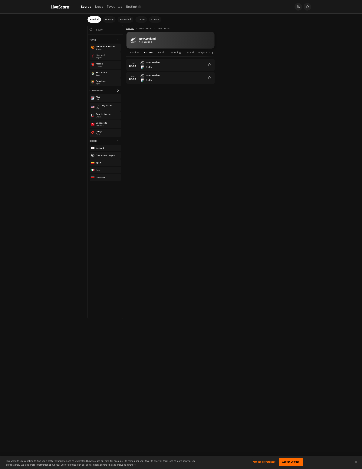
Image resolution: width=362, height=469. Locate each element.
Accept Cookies (290, 461)
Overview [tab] (134, 52)
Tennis (141, 19)
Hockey (109, 19)
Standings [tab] (176, 52)
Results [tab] (161, 52)
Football (94, 19)
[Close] (356, 462)
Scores (86, 7)
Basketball (125, 19)
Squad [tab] (190, 52)
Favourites (114, 7)
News (99, 7)
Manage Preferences (264, 461)
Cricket (155, 19)
